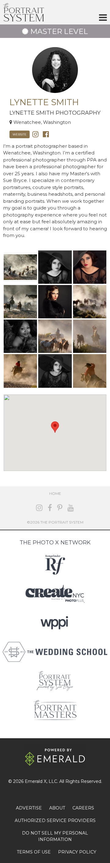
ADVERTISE (29, 808)
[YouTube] (70, 507)
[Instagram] (35, 134)
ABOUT (57, 808)
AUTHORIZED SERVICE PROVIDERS (55, 820)
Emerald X (35, 781)
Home (55, 493)
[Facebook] (45, 134)
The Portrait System (23, 12)
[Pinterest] (59, 507)
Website (20, 134)
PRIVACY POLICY (77, 852)
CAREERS (83, 808)
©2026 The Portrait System (55, 522)
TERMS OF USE (34, 852)
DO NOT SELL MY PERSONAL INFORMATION (55, 836)
